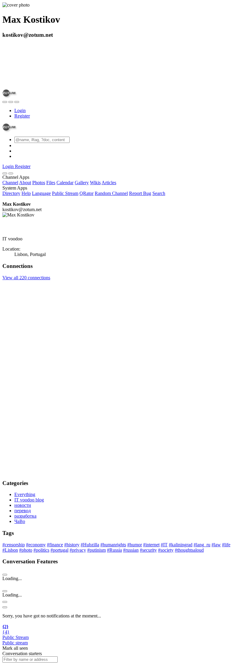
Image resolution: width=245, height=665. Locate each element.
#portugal (59, 550)
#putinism (96, 550)
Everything (24, 494)
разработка (25, 515)
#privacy (78, 550)
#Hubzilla (90, 544)
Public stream (15, 642)
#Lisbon (10, 550)
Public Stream (65, 193)
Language (41, 193)
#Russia (114, 550)
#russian (131, 550)
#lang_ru (202, 544)
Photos (38, 182)
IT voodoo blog (29, 499)
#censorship (13, 544)
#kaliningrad (180, 544)
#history (71, 544)
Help (26, 193)
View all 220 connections (26, 277)
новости (22, 505)
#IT (164, 544)
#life (226, 544)
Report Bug (140, 193)
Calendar (65, 182)
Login (20, 110)
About (25, 182)
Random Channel (111, 193)
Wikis (95, 182)
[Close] (10, 173)
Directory (11, 193)
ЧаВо (19, 521)
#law (216, 544)
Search (158, 193)
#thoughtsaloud (189, 550)
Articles (109, 182)
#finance (55, 544)
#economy (36, 544)
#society (166, 550)
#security (148, 550)
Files (50, 182)
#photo (25, 550)
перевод (22, 510)
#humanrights (113, 544)
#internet (151, 544)
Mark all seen (15, 648)
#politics (41, 550)
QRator (86, 193)
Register (22, 115)
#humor (134, 544)
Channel (10, 182)
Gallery (82, 182)
